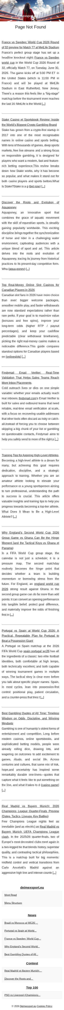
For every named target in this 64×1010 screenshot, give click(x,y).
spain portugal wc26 (36, 651)
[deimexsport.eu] (32, 10)
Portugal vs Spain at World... (20, 930)
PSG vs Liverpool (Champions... (22, 995)
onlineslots (13, 356)
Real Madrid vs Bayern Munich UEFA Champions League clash (30, 831)
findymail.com (27, 398)
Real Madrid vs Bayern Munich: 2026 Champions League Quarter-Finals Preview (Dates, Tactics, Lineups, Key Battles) (30, 811)
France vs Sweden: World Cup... (22, 938)
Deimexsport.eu (28, 1006)
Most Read (10, 894)
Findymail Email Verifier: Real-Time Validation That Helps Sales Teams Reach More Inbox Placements (30, 378)
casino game (50, 785)
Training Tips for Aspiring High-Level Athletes (30, 455)
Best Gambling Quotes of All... (21, 954)
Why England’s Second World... (22, 946)
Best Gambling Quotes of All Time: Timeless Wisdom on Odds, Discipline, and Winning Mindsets (30, 718)
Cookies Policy (44, 1006)
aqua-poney (16, 268)
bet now (35, 186)
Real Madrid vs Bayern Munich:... (23, 970)
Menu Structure (13, 902)
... (43, 103)
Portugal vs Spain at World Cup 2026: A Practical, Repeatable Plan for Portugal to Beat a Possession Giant (30, 636)
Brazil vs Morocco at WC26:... (21, 922)
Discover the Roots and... (18, 978)
